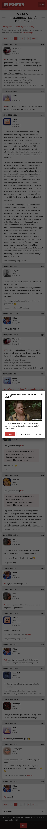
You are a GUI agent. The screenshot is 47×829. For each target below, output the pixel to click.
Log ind (10, 434)
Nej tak (38, 434)
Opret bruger (24, 434)
